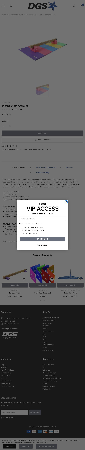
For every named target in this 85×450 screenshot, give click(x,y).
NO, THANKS (42, 245)
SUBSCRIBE (42, 239)
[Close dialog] (66, 202)
